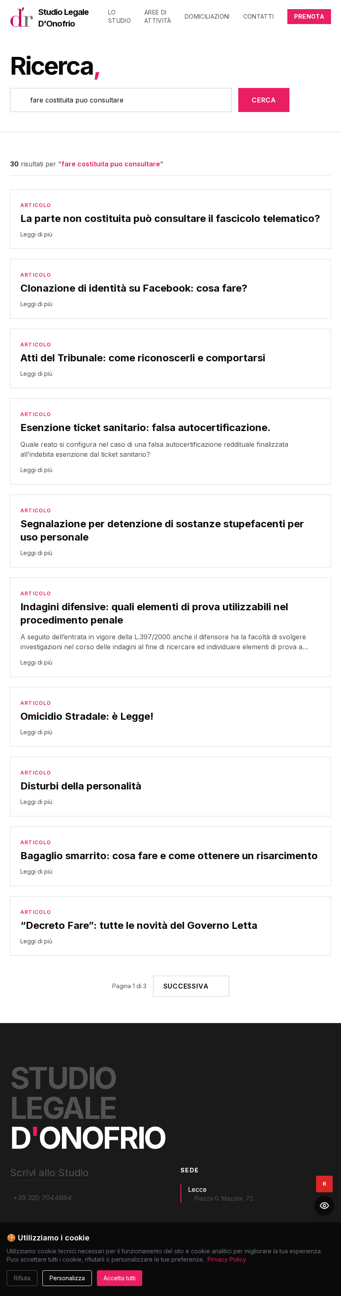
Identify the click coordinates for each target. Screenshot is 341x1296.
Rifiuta (22, 1277)
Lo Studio (119, 16)
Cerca (264, 100)
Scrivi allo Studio (49, 1173)
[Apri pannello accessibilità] (324, 1206)
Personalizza (67, 1277)
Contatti (258, 16)
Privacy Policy (227, 1259)
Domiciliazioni (207, 16)
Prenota (309, 16)
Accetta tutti (120, 1277)
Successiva (186, 986)
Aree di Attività (157, 16)
